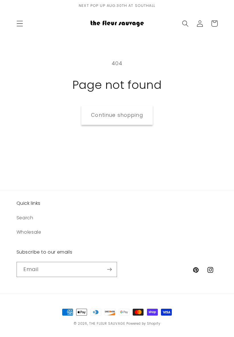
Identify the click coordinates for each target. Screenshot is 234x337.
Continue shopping (117, 115)
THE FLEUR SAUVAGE (107, 323)
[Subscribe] (109, 269)
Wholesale (29, 232)
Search (25, 217)
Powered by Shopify (143, 323)
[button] (20, 23)
